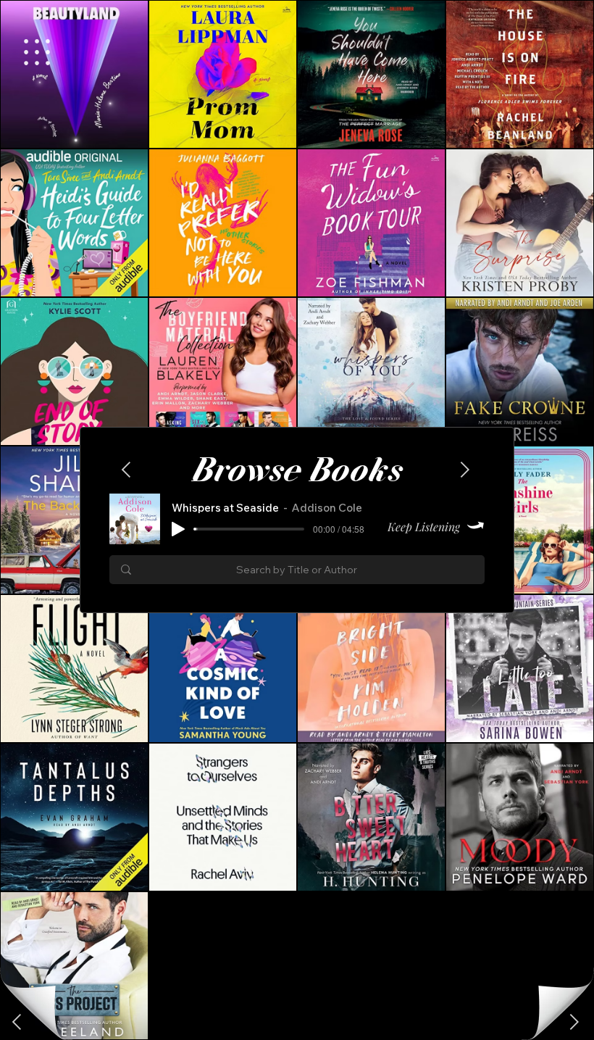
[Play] (178, 529)
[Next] (18, 1022)
